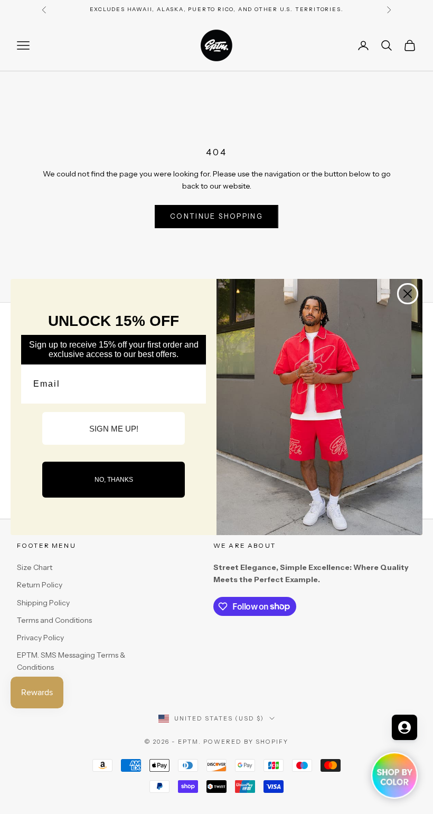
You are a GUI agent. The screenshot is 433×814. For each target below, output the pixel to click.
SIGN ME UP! (113, 428)
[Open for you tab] (404, 727)
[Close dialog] (407, 293)
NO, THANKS (114, 479)
